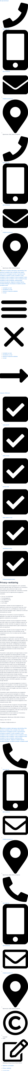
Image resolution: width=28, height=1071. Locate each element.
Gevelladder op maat (7, 289)
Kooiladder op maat (7, 288)
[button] (14, 323)
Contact (4, 292)
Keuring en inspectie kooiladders (10, 291)
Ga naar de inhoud (4, 0)
